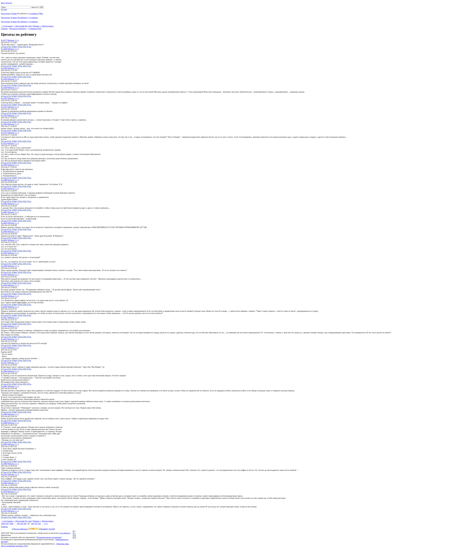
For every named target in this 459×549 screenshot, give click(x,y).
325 (35, 524)
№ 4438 (4, 296)
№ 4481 (4, 212)
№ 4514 (4, 143)
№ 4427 (4, 318)
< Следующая (6, 26)
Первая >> (37, 26)
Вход (3, 3)
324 (39, 524)
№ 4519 (4, 116)
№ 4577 (4, 40)
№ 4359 (4, 492)
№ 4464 (4, 232)
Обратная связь (62, 544)
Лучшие (13, 14)
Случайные (33, 14)
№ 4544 (4, 79)
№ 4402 (4, 386)
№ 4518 (4, 124)
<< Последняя (18, 26)
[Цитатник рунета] (4, 9)
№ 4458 (4, 266)
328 (24, 524)
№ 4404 (4, 371)
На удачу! (29, 26)
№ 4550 (4, 68)
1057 (7, 524)
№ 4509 (4, 165)
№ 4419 (4, 339)
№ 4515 (4, 133)
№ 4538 (4, 88)
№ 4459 (4, 253)
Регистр (8, 3)
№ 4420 (4, 326)
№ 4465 (4, 223)
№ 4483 (4, 204)
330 (18, 524)
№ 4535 (4, 98)
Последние (5, 14)
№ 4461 (4, 240)
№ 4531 (4, 107)
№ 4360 (4, 483)
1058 (3, 524)
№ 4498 (4, 180)
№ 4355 (4, 511)
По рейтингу (22, 18)
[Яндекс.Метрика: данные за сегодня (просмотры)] (19, 529)
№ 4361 (4, 474)
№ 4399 (4, 414)
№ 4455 (4, 275)
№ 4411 (4, 363)
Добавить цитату (19, 3)
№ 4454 (4, 285)
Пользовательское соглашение (49, 537)
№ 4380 (4, 464)
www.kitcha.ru (64, 533)
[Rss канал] (40, 14)
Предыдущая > (48, 26)
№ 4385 (4, 444)
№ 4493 (4, 189)
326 (32, 524)
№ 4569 (4, 49)
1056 (11, 524)
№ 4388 (4, 423)
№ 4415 (4, 348)
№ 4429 (4, 307)
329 (21, 524)
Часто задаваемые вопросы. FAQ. (14, 546)
